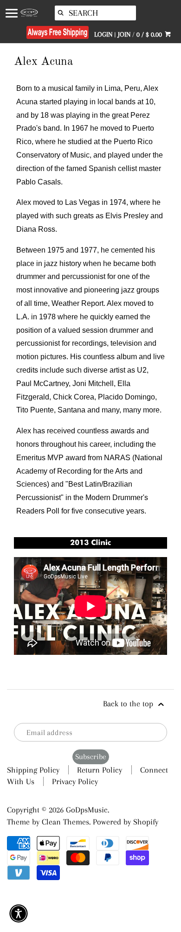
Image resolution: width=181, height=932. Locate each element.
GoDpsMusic (87, 809)
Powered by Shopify (125, 821)
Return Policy (99, 769)
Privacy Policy (75, 781)
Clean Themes (65, 821)
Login (103, 34)
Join (124, 34)
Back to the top (129, 703)
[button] (18, 913)
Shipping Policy (33, 769)
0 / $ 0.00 (150, 34)
